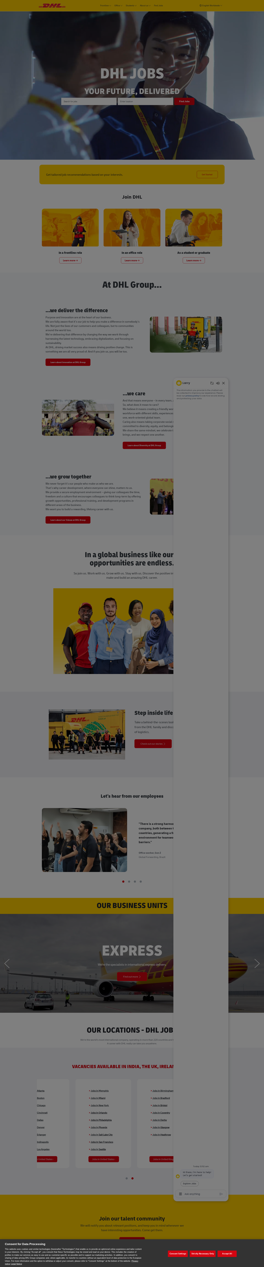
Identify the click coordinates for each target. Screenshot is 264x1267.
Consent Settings (178, 1254)
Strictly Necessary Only (202, 1254)
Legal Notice (16, 1264)
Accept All (227, 1254)
